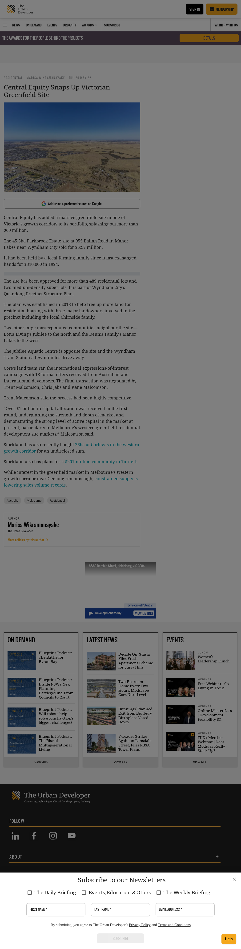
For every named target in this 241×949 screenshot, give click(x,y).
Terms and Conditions (174, 925)
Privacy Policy (140, 925)
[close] (234, 879)
